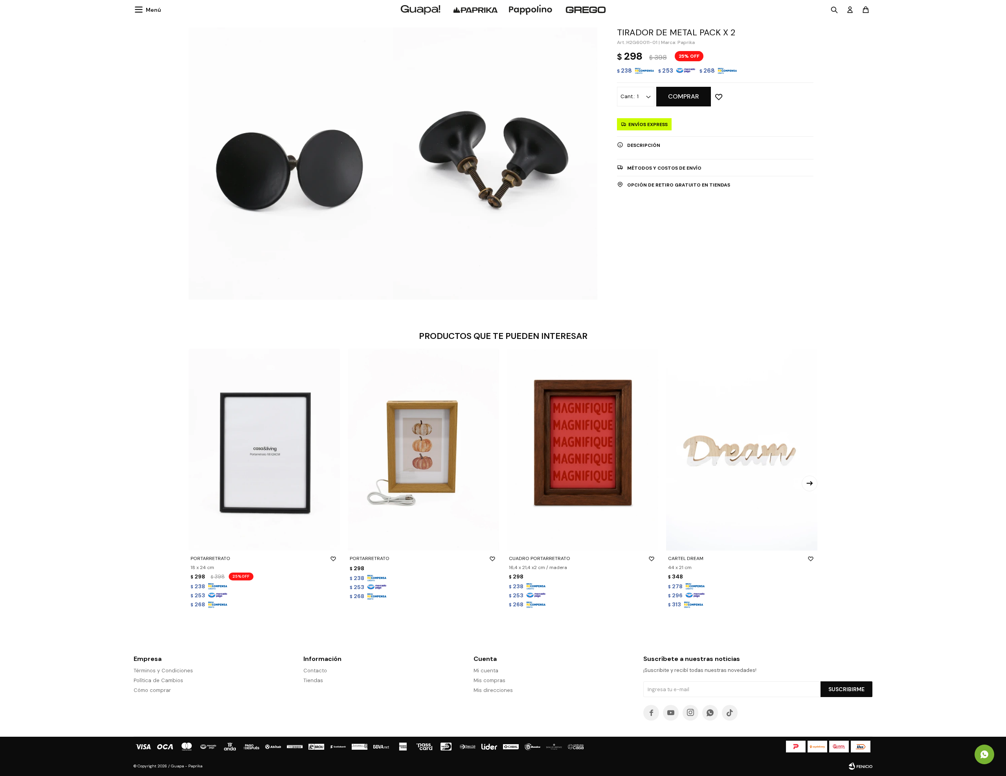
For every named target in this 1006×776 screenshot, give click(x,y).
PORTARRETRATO (210, 558)
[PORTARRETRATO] (264, 449)
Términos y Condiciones (163, 670)
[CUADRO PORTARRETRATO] (582, 449)
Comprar (683, 96)
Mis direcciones (493, 690)
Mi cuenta (486, 670)
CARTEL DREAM (685, 558)
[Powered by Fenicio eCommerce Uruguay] (860, 766)
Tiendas (313, 680)
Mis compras (489, 680)
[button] (809, 483)
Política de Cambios (158, 680)
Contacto (315, 670)
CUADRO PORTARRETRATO (539, 558)
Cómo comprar (152, 690)
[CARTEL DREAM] (741, 449)
